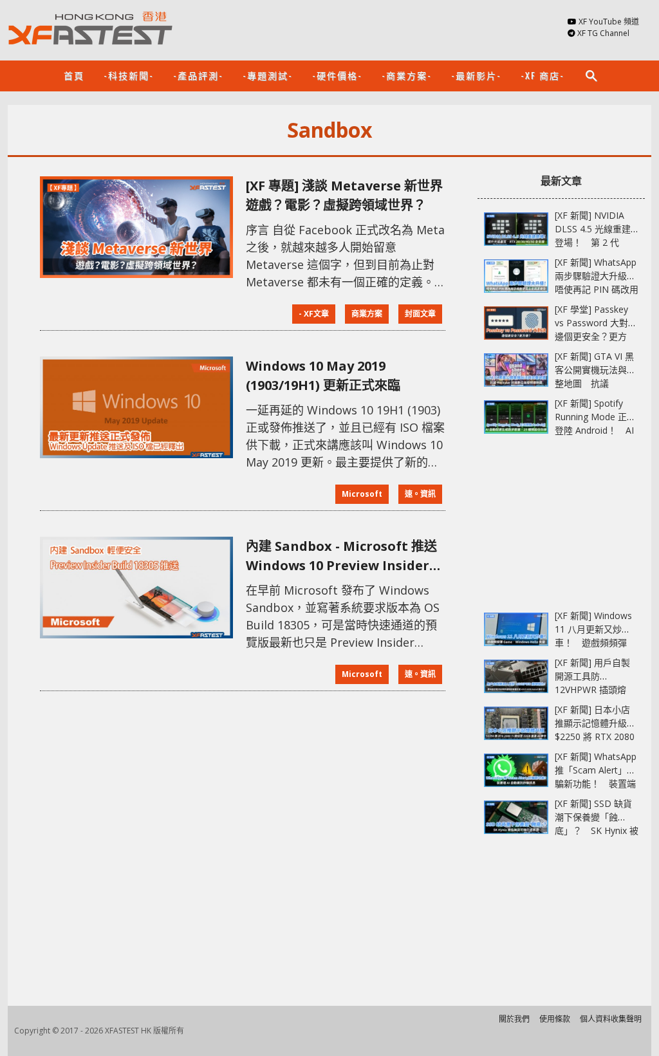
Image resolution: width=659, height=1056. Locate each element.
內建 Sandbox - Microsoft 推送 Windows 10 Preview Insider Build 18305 (341, 556)
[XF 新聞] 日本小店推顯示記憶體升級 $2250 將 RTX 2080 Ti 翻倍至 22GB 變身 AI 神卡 (596, 736)
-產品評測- (198, 75)
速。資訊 (420, 493)
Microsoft (362, 493)
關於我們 (514, 1019)
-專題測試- (268, 75)
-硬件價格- (337, 75)
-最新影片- (476, 75)
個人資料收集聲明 (611, 1019)
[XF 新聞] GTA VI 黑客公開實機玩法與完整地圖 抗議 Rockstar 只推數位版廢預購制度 (595, 383)
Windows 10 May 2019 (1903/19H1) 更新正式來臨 (323, 375)
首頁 (74, 75)
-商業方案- (407, 75)
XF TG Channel (603, 33)
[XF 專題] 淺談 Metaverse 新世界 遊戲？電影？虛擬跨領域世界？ (344, 195)
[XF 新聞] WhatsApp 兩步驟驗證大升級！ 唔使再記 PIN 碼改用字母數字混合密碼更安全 (600, 289)
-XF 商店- (542, 75)
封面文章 (420, 313)
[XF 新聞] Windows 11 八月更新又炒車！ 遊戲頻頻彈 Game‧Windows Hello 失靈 (593, 642)
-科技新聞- (129, 75)
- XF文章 (314, 313)
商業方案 (366, 313)
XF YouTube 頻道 (609, 21)
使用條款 (554, 1019)
